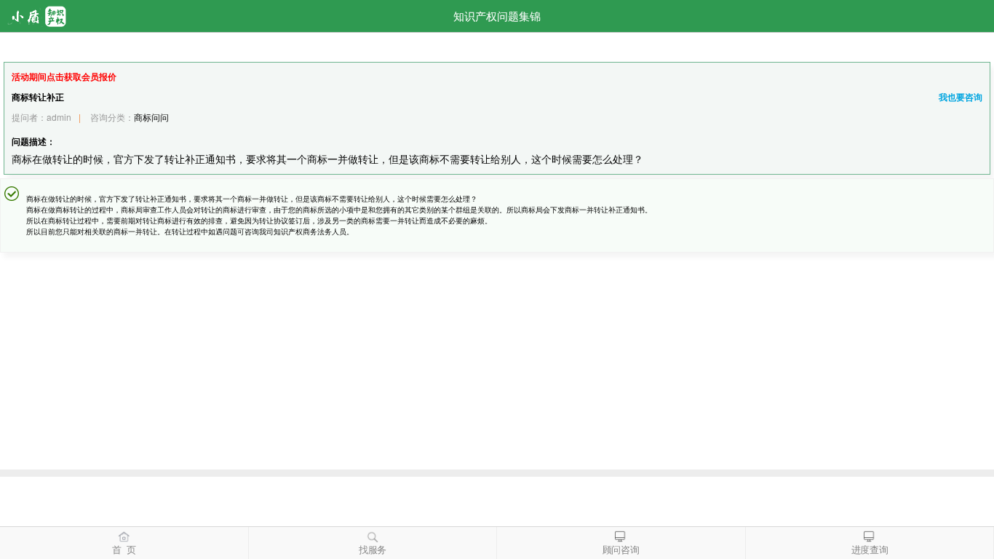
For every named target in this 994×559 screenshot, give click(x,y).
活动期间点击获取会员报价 (64, 76)
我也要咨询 (960, 96)
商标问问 (151, 117)
